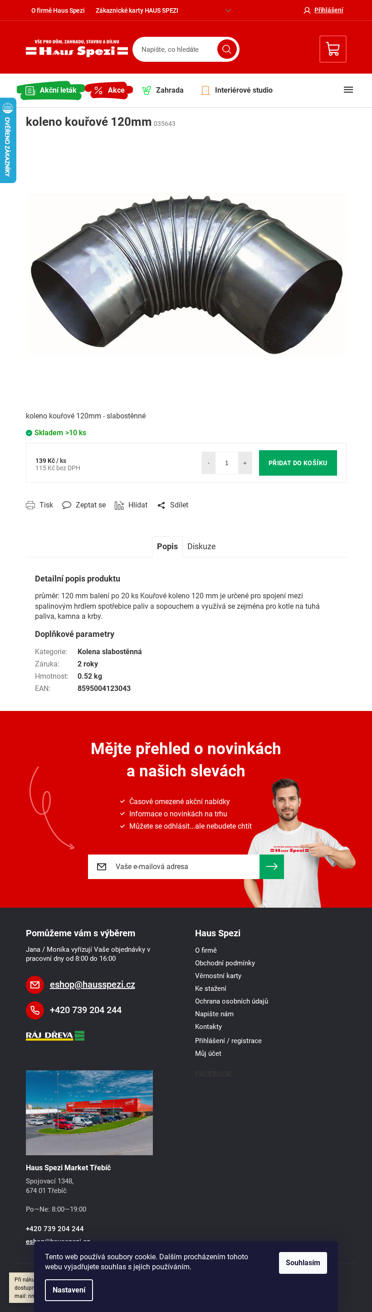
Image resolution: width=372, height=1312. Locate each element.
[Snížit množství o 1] (208, 463)
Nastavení (69, 1290)
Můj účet (208, 1053)
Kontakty (208, 1027)
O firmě (206, 950)
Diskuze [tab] (201, 546)
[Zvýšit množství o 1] (245, 463)
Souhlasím (303, 1262)
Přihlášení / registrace (228, 1041)
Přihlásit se (271, 867)
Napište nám (214, 1014)
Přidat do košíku (298, 463)
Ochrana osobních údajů (231, 1001)
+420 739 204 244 (86, 1009)
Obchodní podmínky (225, 963)
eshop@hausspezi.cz (92, 984)
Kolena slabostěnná (110, 651)
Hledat (227, 49)
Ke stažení (210, 988)
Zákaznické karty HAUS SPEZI (137, 10)
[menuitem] (51, 90)
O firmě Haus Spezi (58, 10)
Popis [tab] (167, 546)
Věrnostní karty (218, 976)
